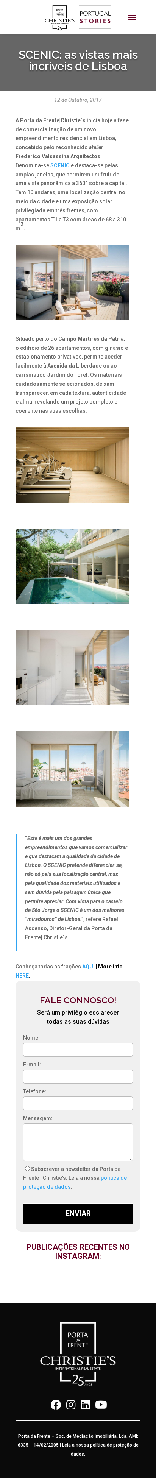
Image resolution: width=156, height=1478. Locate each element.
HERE (22, 976)
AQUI (88, 967)
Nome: (31, 1038)
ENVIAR (78, 1213)
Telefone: (34, 1091)
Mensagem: (38, 1118)
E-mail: (32, 1065)
